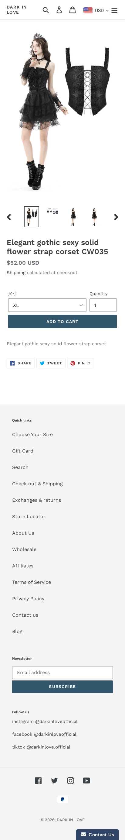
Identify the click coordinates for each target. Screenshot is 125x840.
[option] (31, 217)
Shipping (16, 272)
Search (20, 467)
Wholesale (24, 549)
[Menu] (114, 10)
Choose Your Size (32, 434)
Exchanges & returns (36, 500)
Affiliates (22, 566)
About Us (23, 533)
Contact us (25, 615)
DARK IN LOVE (17, 10)
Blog (17, 631)
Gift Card (22, 451)
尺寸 (12, 293)
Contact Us (100, 834)
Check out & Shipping (37, 484)
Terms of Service (31, 582)
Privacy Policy (28, 598)
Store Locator (29, 516)
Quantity (98, 293)
